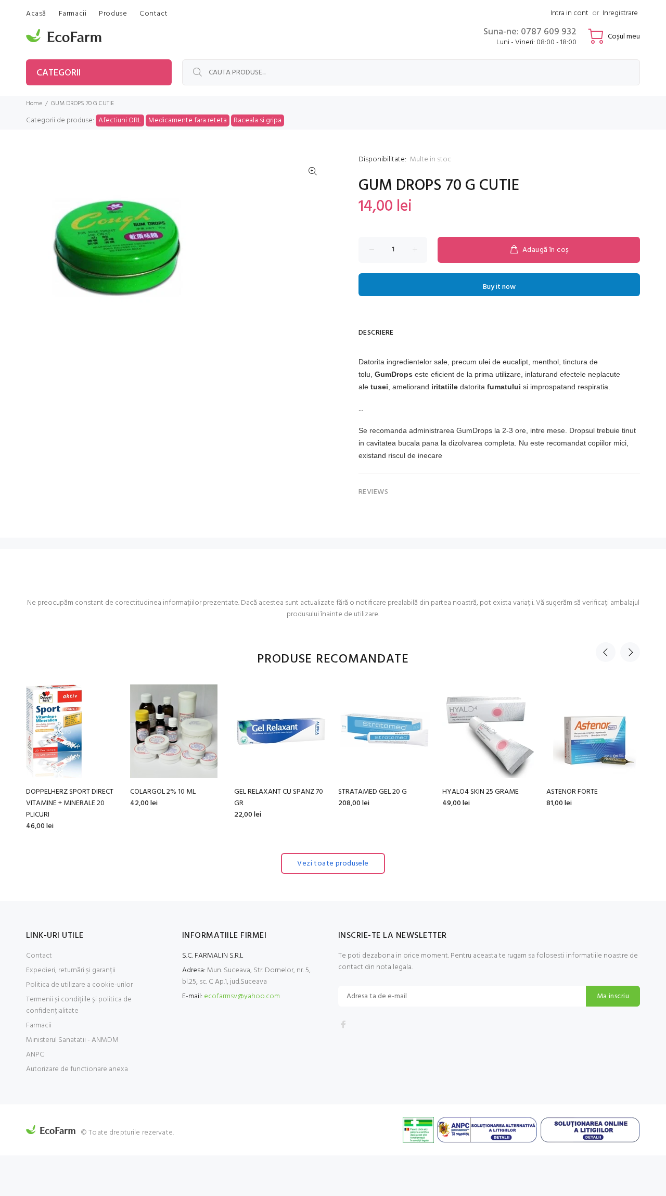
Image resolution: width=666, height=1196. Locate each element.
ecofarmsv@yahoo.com (242, 996)
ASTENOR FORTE (572, 792)
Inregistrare (620, 13)
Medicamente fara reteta (187, 120)
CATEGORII (58, 73)
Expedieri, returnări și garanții (71, 970)
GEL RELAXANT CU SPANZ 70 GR (278, 797)
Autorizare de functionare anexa (77, 1069)
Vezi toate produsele (332, 864)
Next (630, 652)
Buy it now (499, 287)
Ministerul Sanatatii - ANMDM (72, 1040)
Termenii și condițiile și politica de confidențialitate (79, 1005)
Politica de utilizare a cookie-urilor (79, 985)
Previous (606, 652)
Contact (39, 956)
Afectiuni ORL (120, 120)
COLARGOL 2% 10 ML (163, 792)
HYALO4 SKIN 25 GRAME (480, 792)
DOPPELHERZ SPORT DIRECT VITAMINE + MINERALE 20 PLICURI (69, 803)
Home (34, 103)
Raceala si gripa (257, 120)
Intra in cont (569, 13)
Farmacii (39, 1026)
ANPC (35, 1055)
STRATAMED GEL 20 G (372, 792)
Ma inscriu (613, 996)
